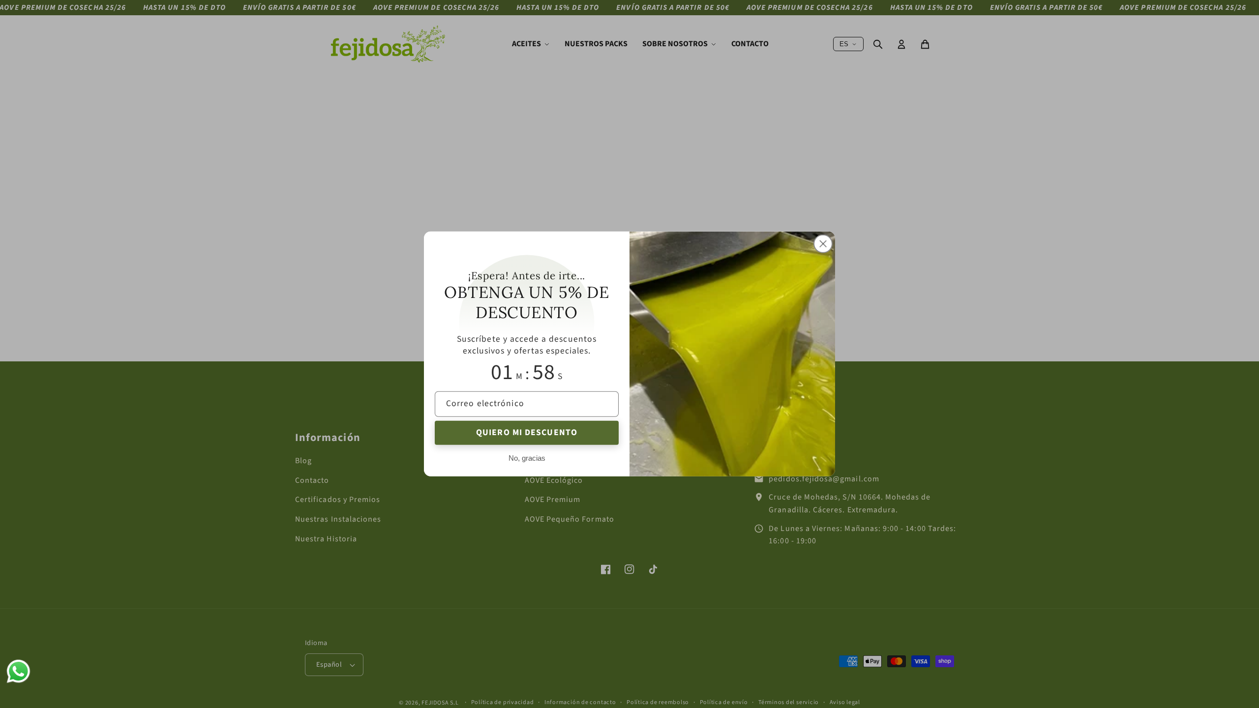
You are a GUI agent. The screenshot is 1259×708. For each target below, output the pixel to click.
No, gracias (527, 458)
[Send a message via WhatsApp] (18, 671)
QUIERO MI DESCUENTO (526, 432)
